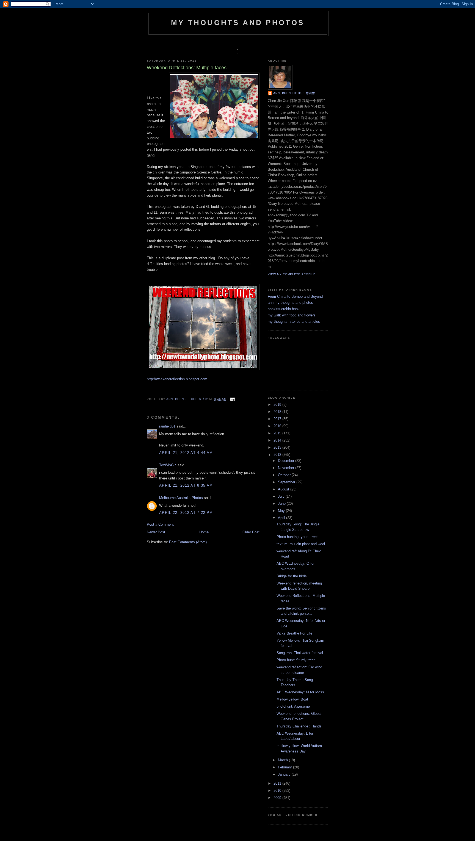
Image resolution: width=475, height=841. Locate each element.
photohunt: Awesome (293, 706)
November (286, 468)
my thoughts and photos (237, 22)
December (286, 461)
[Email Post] (232, 399)
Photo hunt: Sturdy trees (296, 660)
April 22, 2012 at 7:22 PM (186, 513)
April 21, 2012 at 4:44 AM (186, 453)
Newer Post (156, 532)
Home (204, 532)
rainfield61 (167, 426)
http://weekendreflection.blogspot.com (177, 379)
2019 (278, 404)
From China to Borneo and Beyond (295, 296)
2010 (278, 790)
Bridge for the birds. (292, 576)
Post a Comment (160, 524)
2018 (278, 412)
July (282, 496)
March (283, 760)
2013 (278, 447)
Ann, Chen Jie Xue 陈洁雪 (187, 399)
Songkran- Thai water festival (300, 653)
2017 (278, 419)
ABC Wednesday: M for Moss (300, 692)
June (282, 503)
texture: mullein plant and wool (301, 544)
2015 (278, 433)
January (285, 774)
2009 (278, 798)
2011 (278, 783)
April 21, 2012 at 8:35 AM (186, 485)
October (285, 475)
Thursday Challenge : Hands (299, 726)
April (282, 518)
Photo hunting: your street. (298, 537)
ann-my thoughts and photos (290, 302)
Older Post (250, 532)
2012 (278, 455)
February (285, 767)
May (282, 511)
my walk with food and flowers (292, 315)
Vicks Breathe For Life (294, 633)
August (284, 489)
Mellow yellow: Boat (292, 699)
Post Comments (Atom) (188, 542)
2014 (278, 440)
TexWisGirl (167, 465)
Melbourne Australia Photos (181, 498)
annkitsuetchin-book (284, 309)
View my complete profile (292, 274)
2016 (278, 426)
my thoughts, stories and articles (294, 321)
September (287, 482)
